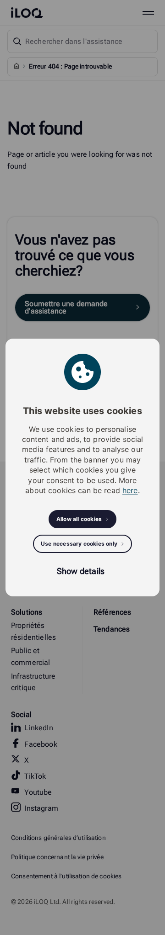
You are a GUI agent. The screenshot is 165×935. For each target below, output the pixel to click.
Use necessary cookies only (79, 543)
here (130, 490)
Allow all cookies (79, 518)
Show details (80, 571)
